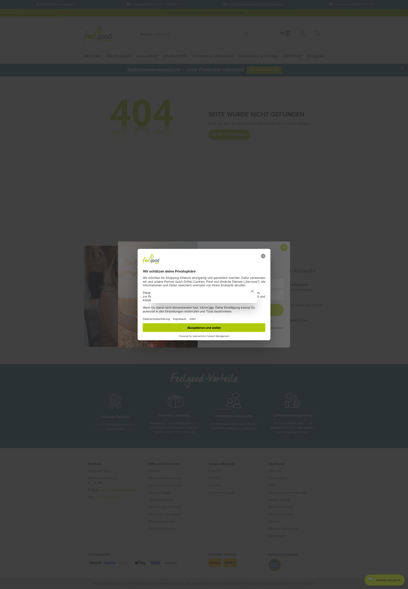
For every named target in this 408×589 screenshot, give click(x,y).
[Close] (252, 291)
